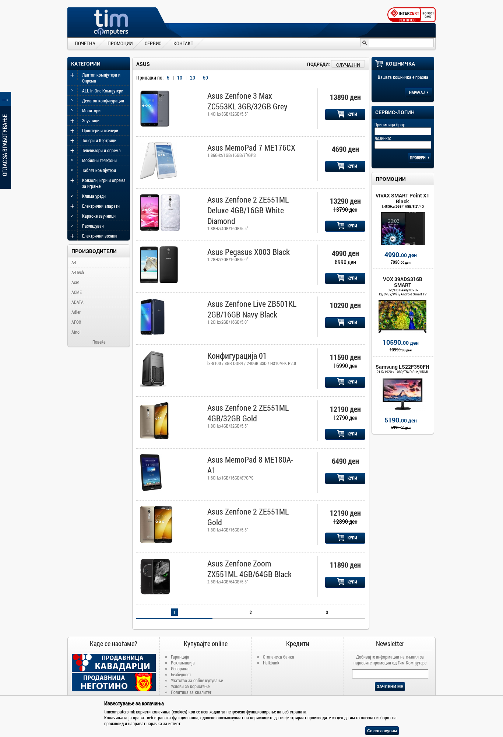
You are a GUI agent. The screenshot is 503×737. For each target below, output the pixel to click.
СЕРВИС (153, 43)
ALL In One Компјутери (102, 91)
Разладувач (93, 226)
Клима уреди (94, 196)
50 (205, 77)
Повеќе (98, 342)
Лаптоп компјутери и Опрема (101, 78)
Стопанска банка (278, 657)
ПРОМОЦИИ (120, 43)
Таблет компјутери (99, 170)
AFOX (76, 322)
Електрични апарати (101, 206)
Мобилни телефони (99, 160)
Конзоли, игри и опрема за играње (104, 183)
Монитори (91, 110)
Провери (418, 157)
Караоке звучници (99, 216)
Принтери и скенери (100, 130)
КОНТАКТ (183, 43)
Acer (75, 282)
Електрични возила (99, 236)
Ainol (76, 332)
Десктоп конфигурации (103, 100)
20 (192, 77)
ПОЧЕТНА (85, 43)
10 (179, 77)
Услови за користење (190, 686)
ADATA (77, 302)
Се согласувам (382, 731)
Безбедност (181, 674)
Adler (76, 312)
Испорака (180, 668)
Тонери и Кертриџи (99, 140)
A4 (73, 262)
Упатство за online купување (197, 680)
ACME (76, 292)
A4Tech (77, 272)
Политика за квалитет (191, 692)
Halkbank (271, 663)
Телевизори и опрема (101, 150)
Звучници (90, 120)
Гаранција (180, 657)
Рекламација (183, 663)
